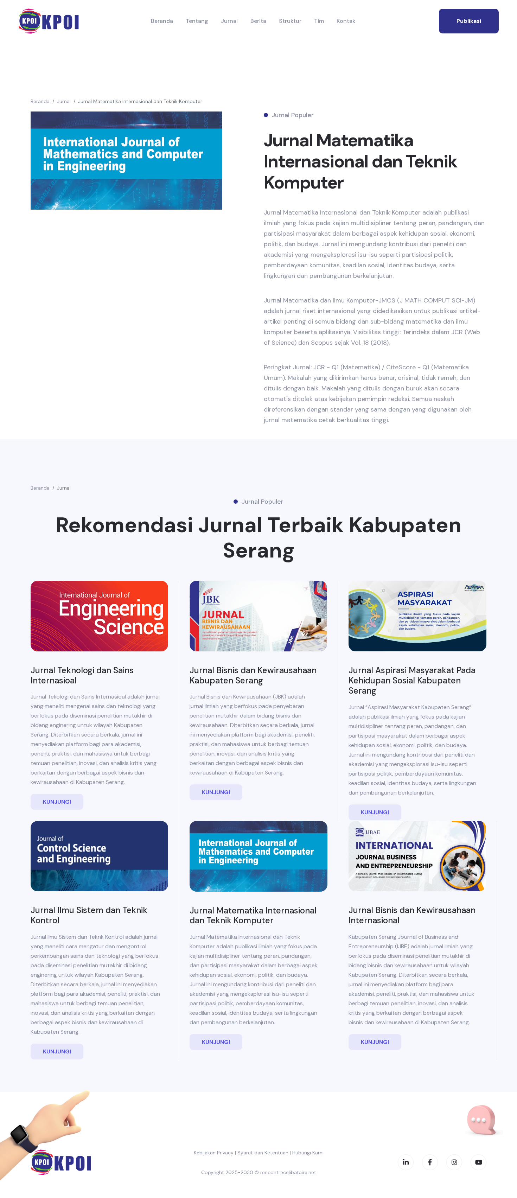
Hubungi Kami (308, 1152)
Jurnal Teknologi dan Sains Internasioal (82, 675)
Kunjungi (57, 801)
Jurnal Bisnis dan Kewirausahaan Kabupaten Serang (253, 675)
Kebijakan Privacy (214, 1152)
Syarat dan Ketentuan (262, 1152)
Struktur (290, 21)
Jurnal (229, 21)
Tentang (197, 21)
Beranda (162, 21)
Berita (258, 21)
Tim (319, 21)
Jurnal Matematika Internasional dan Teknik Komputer (140, 101)
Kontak (346, 21)
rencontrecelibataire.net (288, 1172)
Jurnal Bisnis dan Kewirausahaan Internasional (412, 915)
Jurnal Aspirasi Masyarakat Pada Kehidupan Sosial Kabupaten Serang (412, 680)
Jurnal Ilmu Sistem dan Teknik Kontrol (89, 915)
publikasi (469, 21)
